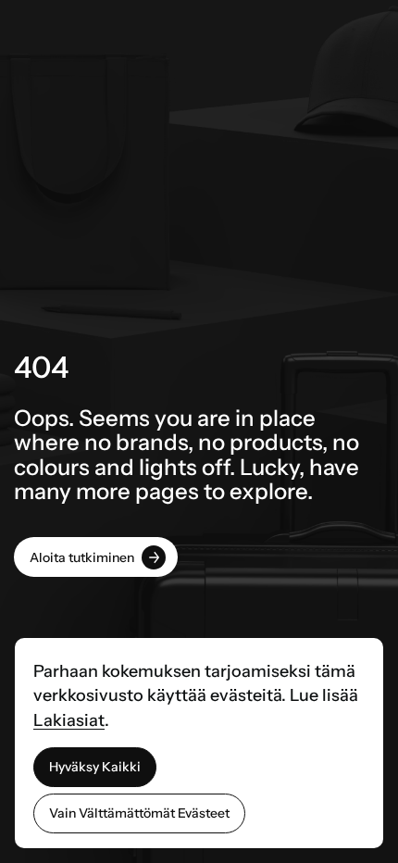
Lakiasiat (69, 720)
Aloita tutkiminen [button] (82, 557)
